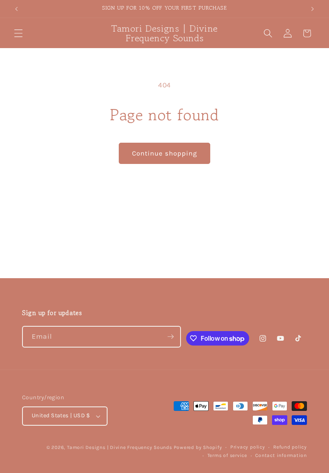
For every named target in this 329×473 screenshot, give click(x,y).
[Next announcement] (312, 9)
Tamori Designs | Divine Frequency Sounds (119, 447)
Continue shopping (164, 153)
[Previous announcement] (16, 9)
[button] (18, 33)
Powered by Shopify (198, 447)
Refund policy (290, 447)
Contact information (281, 455)
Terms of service (227, 455)
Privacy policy (247, 447)
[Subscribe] (170, 337)
